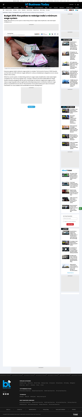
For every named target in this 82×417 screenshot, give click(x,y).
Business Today (16, 0)
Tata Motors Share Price (26, 390)
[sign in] (78, 4)
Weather (24, 10)
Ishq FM (61, 0)
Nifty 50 (27, 396)
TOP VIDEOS (70, 107)
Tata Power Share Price (54, 404)
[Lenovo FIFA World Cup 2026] (71, 10)
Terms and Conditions (60, 409)
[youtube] (5, 394)
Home (4, 7)
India (46, 7)
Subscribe (71, 4)
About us (8, 409)
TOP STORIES (67, 40)
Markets (9, 7)
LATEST (65, 229)
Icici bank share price (33, 404)
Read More (31, 106)
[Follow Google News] (44, 34)
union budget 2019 (16, 12)
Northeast (31, 0)
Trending (67, 383)
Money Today (69, 7)
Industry (61, 7)
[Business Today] (37, 4)
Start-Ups (23, 385)
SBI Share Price (24, 404)
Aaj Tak (65, 0)
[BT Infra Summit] (65, 10)
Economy (31, 383)
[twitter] (8, 394)
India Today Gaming (37, 0)
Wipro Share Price (43, 404)
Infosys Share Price (72, 402)
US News (15, 10)
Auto (38, 385)
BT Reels (48, 10)
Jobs (43, 385)
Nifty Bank (33, 396)
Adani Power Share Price (38, 390)
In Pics (19, 10)
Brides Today (56, 0)
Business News (5, 12)
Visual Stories (60, 383)
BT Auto (56, 7)
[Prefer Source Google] (37, 34)
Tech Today (37, 383)
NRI (3, 10)
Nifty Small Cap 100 (42, 396)
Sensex (22, 396)
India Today (26, 0)
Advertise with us (32, 409)
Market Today (23, 383)
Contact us (19, 409)
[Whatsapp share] (50, 34)
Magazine (16, 7)
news (20, 12)
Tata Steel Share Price (61, 390)
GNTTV (68, 0)
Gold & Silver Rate (39, 7)
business (10, 12)
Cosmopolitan (44, 0)
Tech (50, 7)
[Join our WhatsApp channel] (80, 209)
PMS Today (42, 10)
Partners (74, 409)
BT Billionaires (29, 7)
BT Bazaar (21, 0)
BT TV (22, 7)
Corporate (52, 383)
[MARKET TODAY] (67, 171)
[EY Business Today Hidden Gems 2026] (76, 10)
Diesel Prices (36, 10)
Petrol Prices (29, 10)
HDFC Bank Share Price (50, 390)
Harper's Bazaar (50, 0)
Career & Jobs (8, 10)
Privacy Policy (46, 409)
